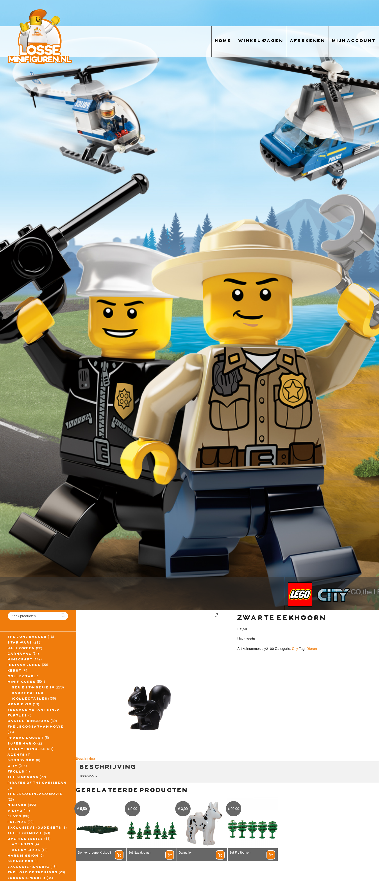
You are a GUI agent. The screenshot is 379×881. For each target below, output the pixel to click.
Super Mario (22, 744)
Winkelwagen (260, 41)
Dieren (311, 648)
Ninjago (17, 805)
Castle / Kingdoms (29, 721)
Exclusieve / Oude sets (35, 828)
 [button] (119, 855)
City (13, 766)
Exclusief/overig (29, 867)
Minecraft (20, 660)
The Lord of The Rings (33, 873)
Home (223, 41)
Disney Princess (27, 749)
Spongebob (21, 862)
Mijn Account (354, 41)
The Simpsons (23, 777)
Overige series (25, 839)
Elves (15, 817)
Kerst (14, 671)
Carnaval (20, 654)
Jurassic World (27, 878)
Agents (16, 755)
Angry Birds (26, 850)
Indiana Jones (24, 665)
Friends (17, 822)
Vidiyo (15, 811)
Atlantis (23, 845)
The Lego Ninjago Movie (35, 794)
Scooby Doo (21, 761)
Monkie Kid (20, 705)
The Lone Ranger (27, 637)
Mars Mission (23, 856)
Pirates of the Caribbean (37, 783)
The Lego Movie (25, 833)
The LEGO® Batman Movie (36, 727)
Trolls (16, 772)
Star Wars (20, 643)
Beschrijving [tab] (85, 758)
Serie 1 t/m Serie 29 (33, 688)
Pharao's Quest (26, 738)
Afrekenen (307, 41)
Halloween (21, 649)
